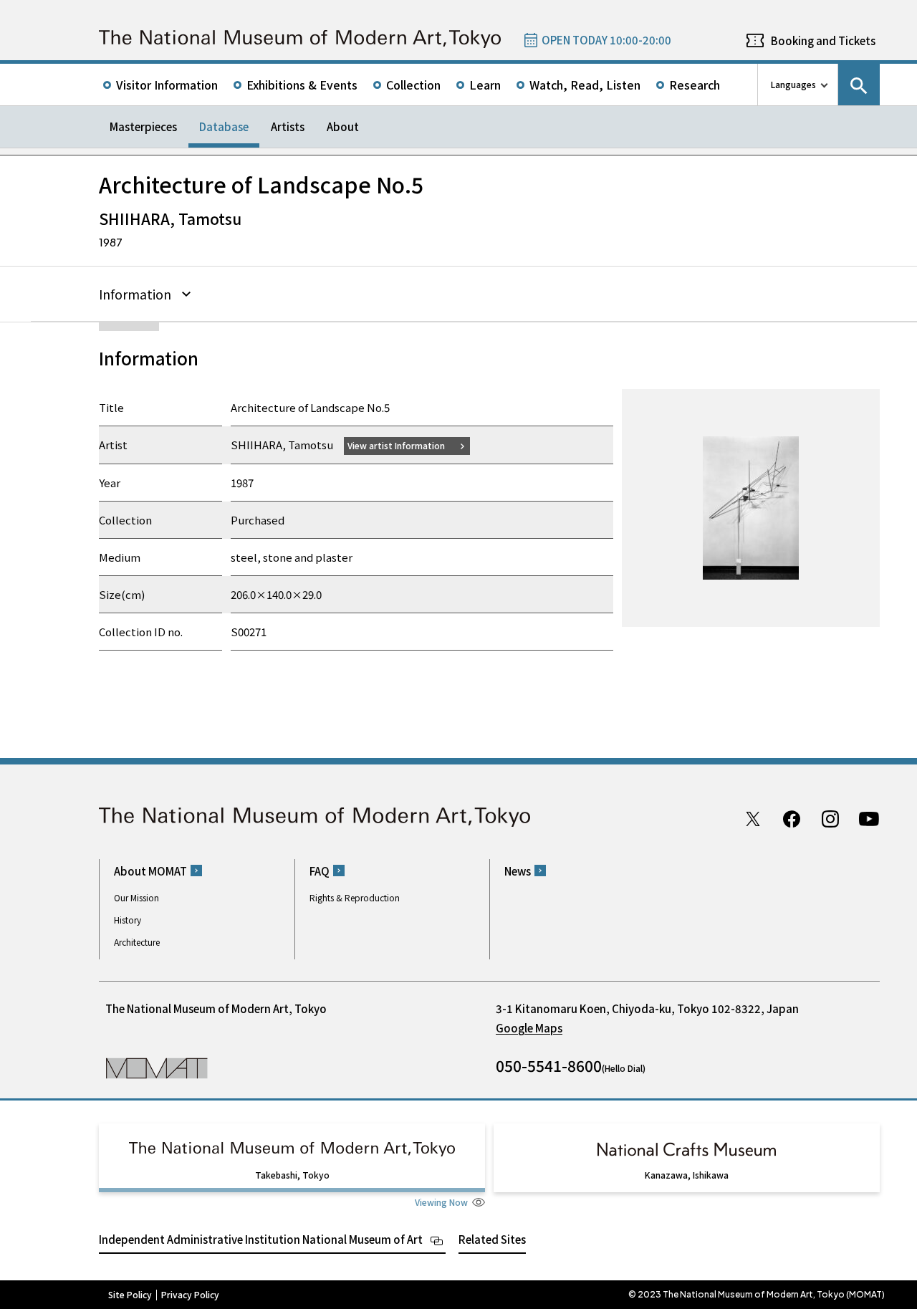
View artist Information (396, 445)
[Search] (859, 84)
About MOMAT (150, 870)
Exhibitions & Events (301, 84)
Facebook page (791, 819)
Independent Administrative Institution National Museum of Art (261, 1239)
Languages (793, 84)
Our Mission (136, 897)
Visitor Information (167, 84)
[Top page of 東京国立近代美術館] (300, 39)
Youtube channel (869, 819)
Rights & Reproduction (354, 897)
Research (694, 84)
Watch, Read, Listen (584, 84)
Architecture (137, 942)
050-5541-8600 (549, 1065)
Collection (413, 84)
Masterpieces (143, 126)
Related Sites (492, 1239)
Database (224, 126)
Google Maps (529, 1027)
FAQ (319, 870)
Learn (485, 84)
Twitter (753, 819)
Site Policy (130, 1295)
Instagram (830, 819)
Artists (287, 126)
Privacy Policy (190, 1295)
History (127, 920)
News (517, 870)
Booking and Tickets (823, 40)
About (343, 126)
